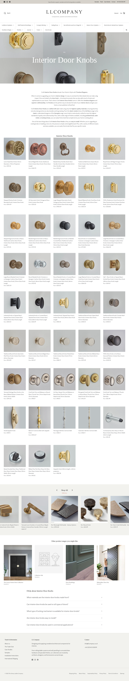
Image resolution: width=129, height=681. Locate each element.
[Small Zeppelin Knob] (15, 418)
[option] (64, 58)
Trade (101, 1)
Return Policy (82, 673)
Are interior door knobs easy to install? (41, 618)
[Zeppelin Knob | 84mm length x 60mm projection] (64, 456)
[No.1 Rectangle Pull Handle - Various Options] (64, 509)
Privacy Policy (103, 673)
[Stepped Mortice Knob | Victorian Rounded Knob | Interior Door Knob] (15, 187)
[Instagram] (7, 2)
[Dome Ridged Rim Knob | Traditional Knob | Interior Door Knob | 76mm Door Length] (40, 149)
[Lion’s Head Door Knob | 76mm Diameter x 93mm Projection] (15, 149)
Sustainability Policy (92, 673)
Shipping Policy (73, 673)
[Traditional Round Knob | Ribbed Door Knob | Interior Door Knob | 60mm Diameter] (89, 341)
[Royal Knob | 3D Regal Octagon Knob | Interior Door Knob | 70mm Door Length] (114, 149)
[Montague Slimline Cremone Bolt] (64, 418)
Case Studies (107, 1)
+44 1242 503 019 (121, 1)
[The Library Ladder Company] (64, 13)
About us (7, 643)
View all (64, 493)
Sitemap (122, 673)
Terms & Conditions (113, 673)
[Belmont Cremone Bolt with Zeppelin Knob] (40, 418)
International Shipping (11, 658)
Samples (97, 1)
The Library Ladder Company (16, 673)
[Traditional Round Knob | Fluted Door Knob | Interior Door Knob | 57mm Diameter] (64, 341)
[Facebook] (4, 2)
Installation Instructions (11, 655)
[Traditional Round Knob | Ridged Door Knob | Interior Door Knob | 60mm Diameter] (40, 341)
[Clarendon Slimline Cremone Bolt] (89, 418)
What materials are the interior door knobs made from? (48, 597)
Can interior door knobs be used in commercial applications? (50, 625)
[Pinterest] (9, 2)
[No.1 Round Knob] (94, 509)
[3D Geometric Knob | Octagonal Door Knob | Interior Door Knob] (40, 187)
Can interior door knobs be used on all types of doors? (47, 604)
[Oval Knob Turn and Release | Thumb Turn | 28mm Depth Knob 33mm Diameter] (114, 379)
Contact (113, 1)
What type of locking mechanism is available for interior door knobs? (53, 611)
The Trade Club (9, 647)
